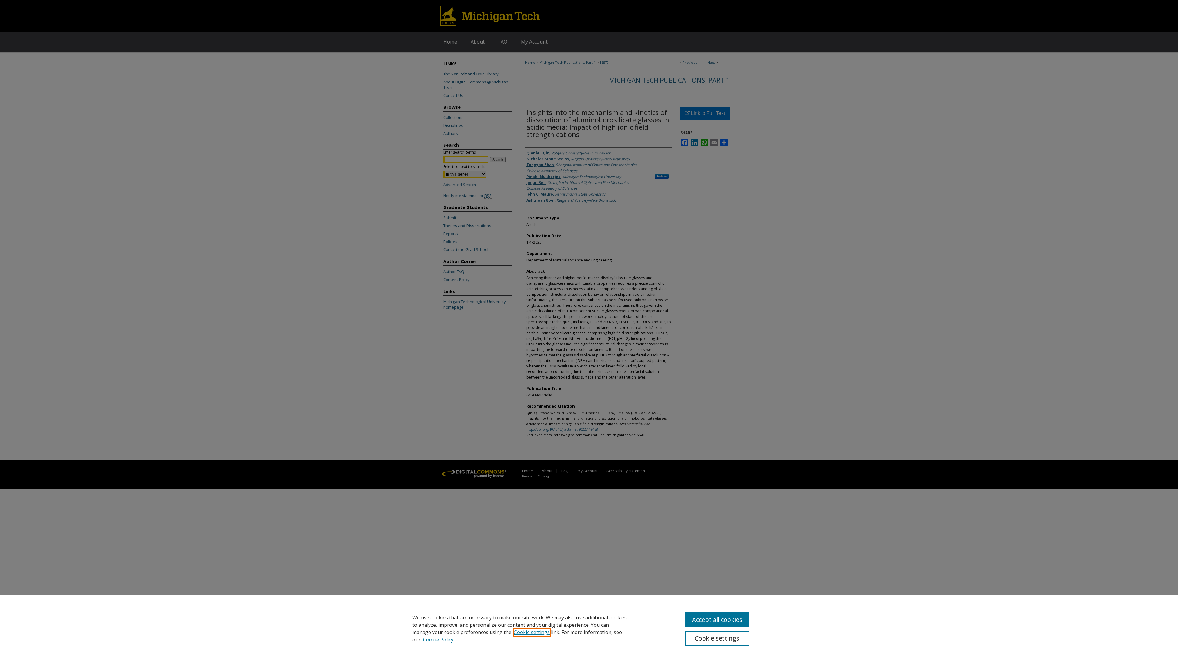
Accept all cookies (717, 619)
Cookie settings (532, 632)
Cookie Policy (438, 639)
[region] (589, 628)
